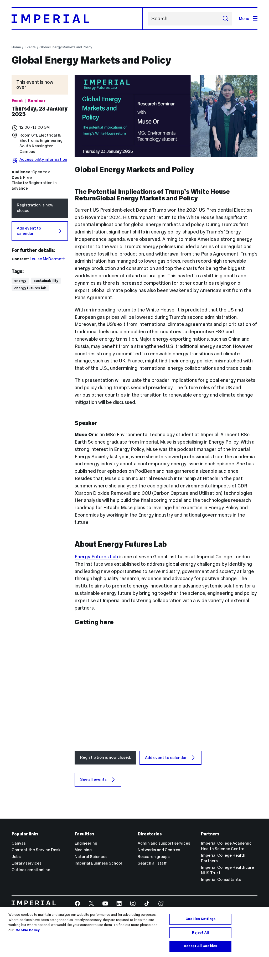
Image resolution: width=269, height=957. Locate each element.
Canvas (19, 843)
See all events (93, 779)
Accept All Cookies (200, 946)
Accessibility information (43, 159)
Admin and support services (164, 843)
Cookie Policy (27, 930)
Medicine (83, 849)
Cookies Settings (200, 919)
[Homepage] (77, 18)
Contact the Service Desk (36, 849)
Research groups (154, 856)
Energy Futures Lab (30, 288)
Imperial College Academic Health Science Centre (226, 846)
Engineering (86, 843)
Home (16, 47)
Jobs (16, 856)
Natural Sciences (91, 856)
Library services (27, 863)
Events (30, 47)
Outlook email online (31, 869)
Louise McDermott (47, 258)
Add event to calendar (29, 231)
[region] (134, 932)
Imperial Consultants (221, 879)
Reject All (200, 932)
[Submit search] (225, 18)
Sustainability (46, 280)
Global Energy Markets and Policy (65, 47)
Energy (20, 280)
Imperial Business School (98, 863)
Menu (244, 18)
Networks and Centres (159, 849)
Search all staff (152, 863)
